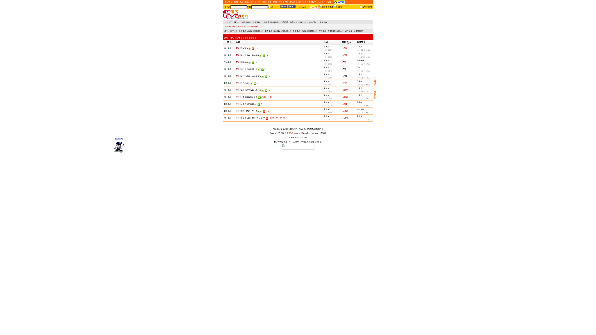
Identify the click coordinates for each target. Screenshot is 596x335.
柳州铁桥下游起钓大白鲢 (255, 90)
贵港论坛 (296, 31)
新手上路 (303, 2)
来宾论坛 (340, 31)
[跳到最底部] (374, 98)
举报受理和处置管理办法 (311, 142)
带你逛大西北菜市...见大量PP (256, 118)
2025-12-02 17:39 (363, 92)
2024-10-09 (328, 113)
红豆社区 (242, 26)
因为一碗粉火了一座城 (255, 111)
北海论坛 (268, 31)
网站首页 (228, 2)
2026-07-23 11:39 (363, 57)
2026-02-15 (328, 71)
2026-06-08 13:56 (363, 64)
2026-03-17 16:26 (363, 71)
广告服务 (285, 129)
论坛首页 (228, 22)
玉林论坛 (305, 31)
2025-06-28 (328, 106)
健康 (269, 2)
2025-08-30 (328, 92)
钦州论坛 (287, 31)
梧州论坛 (260, 31)
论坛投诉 (321, 2)
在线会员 (293, 2)
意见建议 (311, 129)
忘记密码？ (303, 7)
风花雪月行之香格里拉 (254, 55)
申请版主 (312, 2)
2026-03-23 (328, 57)
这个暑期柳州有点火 (252, 97)
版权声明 (319, 129)
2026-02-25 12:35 (363, 78)
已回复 (245, 38)
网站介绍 (276, 129)
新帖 (226, 38)
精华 (238, 38)
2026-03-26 (328, 50)
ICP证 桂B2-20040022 (298, 137)
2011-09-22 (328, 120)
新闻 (236, 2)
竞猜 (286, 2)
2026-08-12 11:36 (363, 50)
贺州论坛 (314, 31)
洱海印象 (249, 62)
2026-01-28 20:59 (363, 113)
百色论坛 (322, 31)
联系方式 (293, 129)
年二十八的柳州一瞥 (253, 69)
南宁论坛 (233, 31)
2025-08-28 (328, 99)
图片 (247, 2)
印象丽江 (249, 48)
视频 (241, 2)
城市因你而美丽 (251, 104)
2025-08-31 (328, 85)
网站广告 (302, 129)
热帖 (232, 38)
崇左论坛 (348, 31)
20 (281, 118)
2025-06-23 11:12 (363, 120)
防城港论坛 (278, 31)
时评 (253, 2)
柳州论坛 (242, 31)
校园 (280, 2)
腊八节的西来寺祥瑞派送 (255, 76)
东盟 (275, 2)
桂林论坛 (251, 31)
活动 (253, 38)
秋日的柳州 (249, 83)
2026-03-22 (328, 64)
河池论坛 (331, 31)
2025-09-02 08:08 (363, 85)
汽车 (264, 2)
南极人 (326, 46)
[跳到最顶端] (374, 86)
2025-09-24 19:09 (363, 99)
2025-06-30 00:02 (363, 106)
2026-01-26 (328, 78)
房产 (258, 2)
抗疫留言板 (358, 31)
